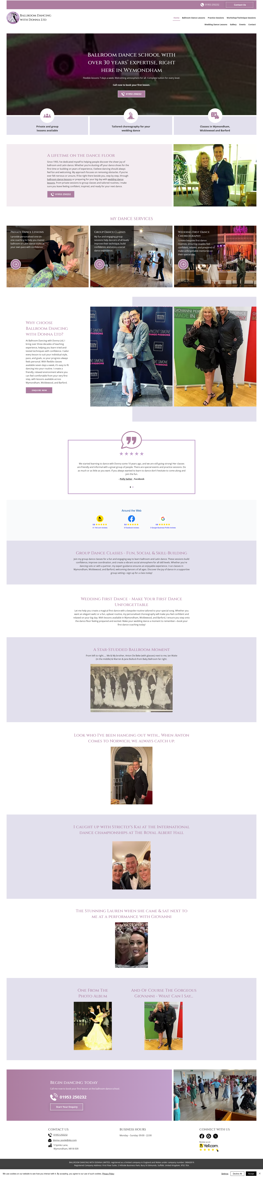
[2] (132, 487)
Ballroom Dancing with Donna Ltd (35, 18)
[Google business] (208, 1136)
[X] (215, 1136)
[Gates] (99, 264)
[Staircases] (16, 264)
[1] (130, 487)
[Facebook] (201, 1136)
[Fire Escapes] (183, 264)
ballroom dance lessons (59, 179)
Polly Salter (126, 478)
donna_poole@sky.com (65, 1140)
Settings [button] (224, 1173)
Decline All (237, 1173)
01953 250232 (60, 1134)
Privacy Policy (108, 1173)
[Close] (259, 1173)
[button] (239, 5)
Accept (251, 1173)
